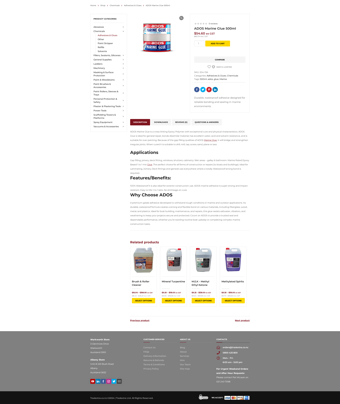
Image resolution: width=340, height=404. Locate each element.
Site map (185, 369)
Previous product (139, 320)
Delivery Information (154, 356)
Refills (101, 47)
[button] (181, 18)
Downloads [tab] (161, 122)
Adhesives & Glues (132, 5)
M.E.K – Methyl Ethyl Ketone (200, 283)
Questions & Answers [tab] (207, 122)
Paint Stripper (105, 43)
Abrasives (99, 27)
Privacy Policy (151, 369)
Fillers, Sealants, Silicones (107, 55)
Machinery (99, 68)
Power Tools (100, 110)
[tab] (181, 122)
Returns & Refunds (153, 360)
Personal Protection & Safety (105, 100)
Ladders (98, 64)
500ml (203, 79)
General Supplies (103, 59)
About (183, 352)
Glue (149, 164)
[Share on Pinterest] (209, 89)
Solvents (102, 51)
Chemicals (115, 5)
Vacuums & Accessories (106, 126)
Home (93, 5)
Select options (143, 300)
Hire (182, 360)
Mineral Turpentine (173, 281)
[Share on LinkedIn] (215, 89)
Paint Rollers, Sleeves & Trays (106, 93)
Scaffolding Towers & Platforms (105, 116)
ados (210, 79)
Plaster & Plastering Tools (107, 106)
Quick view (143, 260)
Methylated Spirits (233, 281)
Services (184, 356)
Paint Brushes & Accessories (102, 85)
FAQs (146, 352)
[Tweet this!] (203, 89)
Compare (220, 60)
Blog (182, 347)
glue (216, 79)
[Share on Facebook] (196, 89)
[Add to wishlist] (153, 252)
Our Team (185, 364)
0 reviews (213, 23)
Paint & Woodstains (104, 80)
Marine (223, 79)
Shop (102, 5)
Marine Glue (210, 140)
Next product (242, 320)
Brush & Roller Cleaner (140, 283)
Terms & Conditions (154, 364)
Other (101, 39)
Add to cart (218, 43)
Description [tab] (140, 122)
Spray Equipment (103, 122)
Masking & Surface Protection (104, 74)
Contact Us (149, 347)
